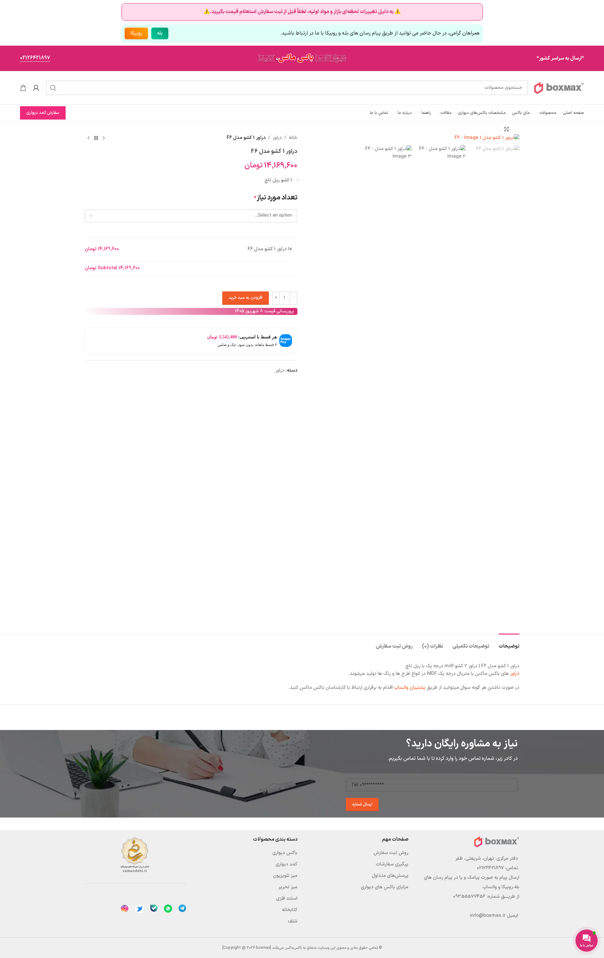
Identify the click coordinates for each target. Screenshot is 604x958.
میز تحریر (287, 887)
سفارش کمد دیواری (42, 113)
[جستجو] (53, 88)
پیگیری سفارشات (392, 864)
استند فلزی (286, 898)
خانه (293, 137)
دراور (277, 137)
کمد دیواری (286, 864)
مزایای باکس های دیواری (384, 887)
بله (160, 33)
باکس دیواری (284, 853)
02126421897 (35, 58)
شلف (292, 921)
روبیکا (136, 33)
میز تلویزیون (285, 875)
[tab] (509, 643)
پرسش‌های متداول (390, 875)
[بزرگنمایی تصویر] (507, 129)
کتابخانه (289, 910)
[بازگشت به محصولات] (96, 138)
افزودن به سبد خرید (246, 298)
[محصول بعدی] (88, 138)
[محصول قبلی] (103, 138)
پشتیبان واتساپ (409, 687)
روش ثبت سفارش (390, 853)
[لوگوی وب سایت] (559, 87)
